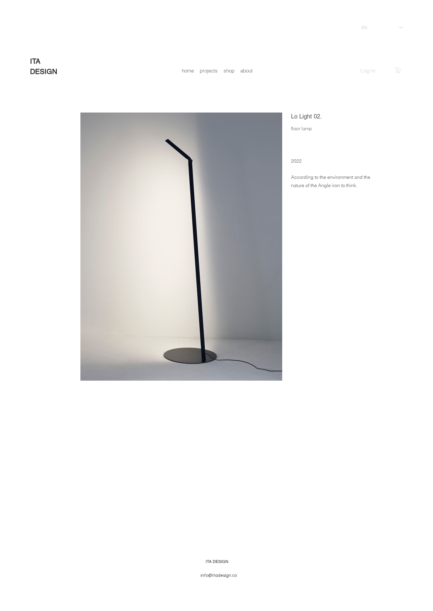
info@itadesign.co (219, 575)
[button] (398, 70)
